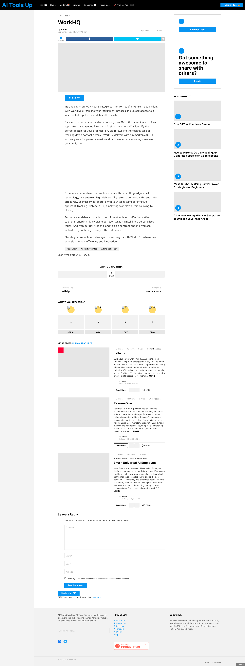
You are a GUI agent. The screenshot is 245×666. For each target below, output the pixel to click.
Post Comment (75, 585)
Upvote (82, 274)
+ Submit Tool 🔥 (231, 5)
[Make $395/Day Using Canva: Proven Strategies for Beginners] (197, 170)
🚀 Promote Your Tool (124, 5)
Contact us (217, 662)
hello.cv (119, 353)
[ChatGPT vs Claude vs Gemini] (197, 111)
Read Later (72, 249)
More (152, 375)
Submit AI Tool (197, 29)
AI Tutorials (119, 629)
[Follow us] (205, 5)
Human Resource (82, 343)
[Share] (89, 39)
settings (97, 597)
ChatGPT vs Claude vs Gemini (192, 124)
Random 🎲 (64, 5)
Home (53, 5)
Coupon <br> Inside (61, 350)
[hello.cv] (83, 362)
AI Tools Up (17, 5)
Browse (76, 5)
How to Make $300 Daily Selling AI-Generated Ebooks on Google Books (196, 154)
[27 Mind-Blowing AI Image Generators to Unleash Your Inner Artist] (197, 202)
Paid (87, 255)
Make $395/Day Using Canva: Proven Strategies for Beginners (196, 185)
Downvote (140, 274)
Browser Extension (71, 255)
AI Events (118, 631)
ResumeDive (123, 403)
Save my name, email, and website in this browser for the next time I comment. (99, 579)
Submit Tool (119, 620)
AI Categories (120, 623)
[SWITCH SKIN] (216, 5)
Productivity (142, 458)
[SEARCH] (209, 5)
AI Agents (117, 458)
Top (43, 5)
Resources (104, 5)
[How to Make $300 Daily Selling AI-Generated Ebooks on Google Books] (197, 139)
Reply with (68, 593)
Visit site (74, 97)
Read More (121, 390)
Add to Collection (109, 249)
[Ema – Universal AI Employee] (83, 467)
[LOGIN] (213, 5)
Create (197, 81)
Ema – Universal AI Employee (135, 462)
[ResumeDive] (83, 412)
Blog (116, 634)
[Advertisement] (112, 168)
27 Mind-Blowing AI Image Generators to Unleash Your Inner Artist (197, 217)
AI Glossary (119, 626)
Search (106, 631)
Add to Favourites (89, 249)
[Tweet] (137, 39)
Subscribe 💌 (90, 5)
